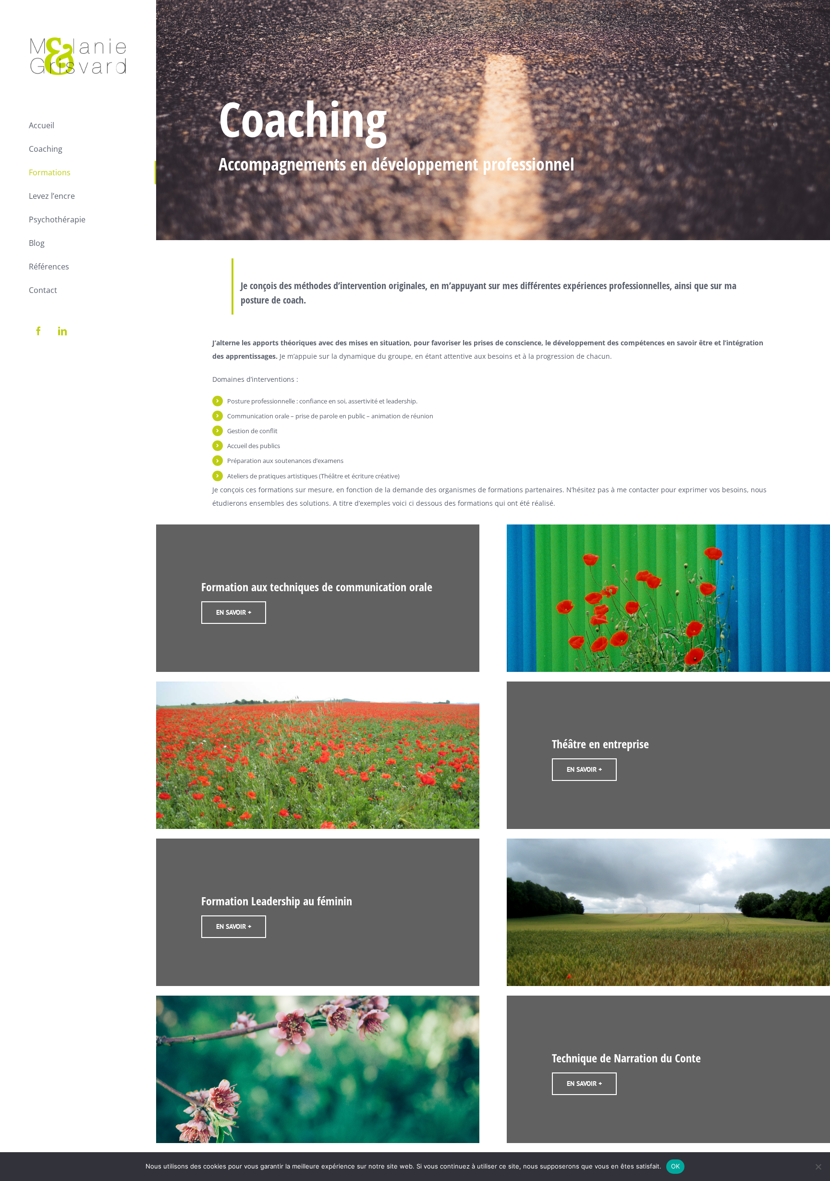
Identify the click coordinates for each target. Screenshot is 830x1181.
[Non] (818, 1166)
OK (675, 1166)
